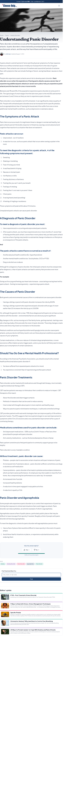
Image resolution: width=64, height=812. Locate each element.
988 (28, 1)
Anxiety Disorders (15, 35)
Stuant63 (59, 29)
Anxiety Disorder (11, 564)
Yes (27, 550)
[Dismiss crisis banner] (61, 1)
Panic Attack (39, 564)
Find (31, 579)
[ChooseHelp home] (9, 5)
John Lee (8, 54)
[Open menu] (59, 5)
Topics (7, 35)
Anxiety (3, 564)
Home (1, 35)
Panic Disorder (21, 564)
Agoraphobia (30, 564)
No (37, 550)
